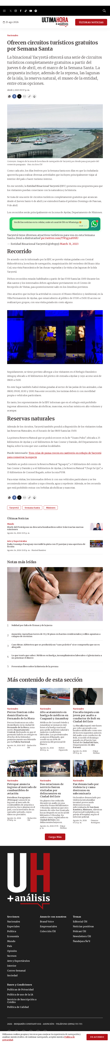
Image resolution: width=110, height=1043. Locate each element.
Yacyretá (14, 507)
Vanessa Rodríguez (95, 821)
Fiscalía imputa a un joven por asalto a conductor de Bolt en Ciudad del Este (86, 716)
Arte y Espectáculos (17, 541)
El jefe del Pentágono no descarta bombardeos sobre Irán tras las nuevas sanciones (45, 528)
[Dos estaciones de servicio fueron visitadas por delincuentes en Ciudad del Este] (55, 768)
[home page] (55, 22)
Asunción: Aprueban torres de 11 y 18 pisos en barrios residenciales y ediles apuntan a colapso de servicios (55, 635)
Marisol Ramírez (39, 550)
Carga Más (55, 837)
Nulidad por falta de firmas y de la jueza (31, 625)
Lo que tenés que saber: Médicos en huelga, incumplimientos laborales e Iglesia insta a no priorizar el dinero (56, 656)
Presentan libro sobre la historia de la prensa (34, 666)
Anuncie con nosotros (53, 916)
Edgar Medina (96, 752)
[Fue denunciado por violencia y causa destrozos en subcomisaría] (88, 768)
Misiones (50, 507)
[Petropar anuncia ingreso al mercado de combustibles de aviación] (22, 768)
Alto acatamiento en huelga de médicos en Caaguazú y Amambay (54, 715)
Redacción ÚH (31, 746)
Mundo (10, 524)
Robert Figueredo (63, 749)
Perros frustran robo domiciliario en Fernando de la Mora (20, 715)
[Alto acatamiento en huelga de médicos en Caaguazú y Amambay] (55, 696)
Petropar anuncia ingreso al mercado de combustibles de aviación (21, 788)
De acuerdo (97, 1037)
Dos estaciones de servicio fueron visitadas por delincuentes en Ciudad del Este (51, 790)
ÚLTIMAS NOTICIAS (91, 22)
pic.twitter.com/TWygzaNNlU (59, 238)
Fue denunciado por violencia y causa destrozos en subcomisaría (86, 788)
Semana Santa (32, 507)
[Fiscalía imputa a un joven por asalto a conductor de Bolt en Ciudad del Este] (88, 696)
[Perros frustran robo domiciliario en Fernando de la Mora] (22, 696)
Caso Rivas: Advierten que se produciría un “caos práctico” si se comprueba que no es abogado (55, 646)
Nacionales (12, 35)
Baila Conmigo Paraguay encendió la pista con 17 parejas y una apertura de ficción (46, 545)
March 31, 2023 (69, 243)
